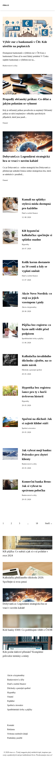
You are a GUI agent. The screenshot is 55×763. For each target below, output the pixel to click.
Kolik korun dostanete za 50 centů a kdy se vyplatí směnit (36, 267)
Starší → (48, 523)
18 (37, 523)
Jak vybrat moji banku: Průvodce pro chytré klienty (37, 455)
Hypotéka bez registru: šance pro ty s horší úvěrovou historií (36, 392)
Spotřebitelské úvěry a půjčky (33, 338)
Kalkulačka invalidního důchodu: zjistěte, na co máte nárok (37, 361)
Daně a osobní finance (30, 213)
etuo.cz (6, 5)
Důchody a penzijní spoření (32, 370)
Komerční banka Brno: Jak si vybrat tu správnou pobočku (36, 486)
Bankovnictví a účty (10, 66)
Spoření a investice (29, 428)
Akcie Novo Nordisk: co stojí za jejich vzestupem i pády (37, 298)
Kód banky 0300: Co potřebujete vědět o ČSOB (27, 629)
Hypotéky (25, 244)
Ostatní (5, 123)
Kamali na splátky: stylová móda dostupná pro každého (36, 204)
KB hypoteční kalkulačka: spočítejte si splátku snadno (37, 235)
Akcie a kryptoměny (29, 307)
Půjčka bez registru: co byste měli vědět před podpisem (36, 329)
